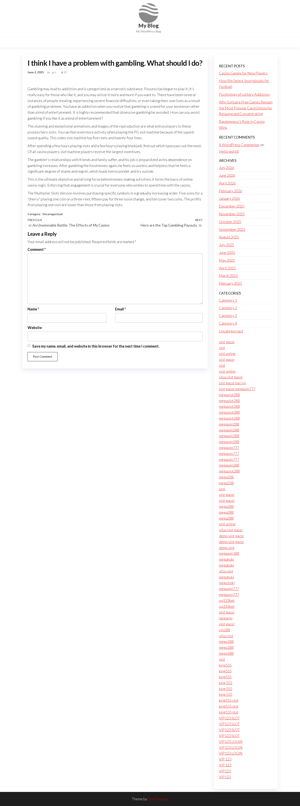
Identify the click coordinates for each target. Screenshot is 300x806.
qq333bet (227, 600)
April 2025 (227, 268)
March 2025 (228, 275)
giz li (54, 72)
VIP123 (225, 771)
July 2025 (226, 244)
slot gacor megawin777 (237, 389)
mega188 (226, 641)
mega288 (226, 506)
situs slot (226, 571)
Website (35, 327)
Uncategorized (52, 214)
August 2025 (229, 237)
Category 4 (228, 323)
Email (120, 309)
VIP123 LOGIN (230, 741)
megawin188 (229, 553)
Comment (37, 249)
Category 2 (228, 308)
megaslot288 (229, 394)
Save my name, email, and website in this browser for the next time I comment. (95, 346)
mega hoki (227, 582)
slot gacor (227, 342)
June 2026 (227, 175)
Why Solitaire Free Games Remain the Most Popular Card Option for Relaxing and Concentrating (245, 108)
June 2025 (227, 252)
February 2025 (230, 283)
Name (33, 309)
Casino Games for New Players (243, 73)
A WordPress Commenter (239, 144)
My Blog (148, 25)
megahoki (226, 559)
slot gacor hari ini (232, 383)
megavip (225, 618)
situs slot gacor (231, 377)
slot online (227, 353)
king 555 (225, 682)
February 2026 (230, 191)
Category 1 (228, 300)
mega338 (226, 477)
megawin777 (229, 447)
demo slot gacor (231, 536)
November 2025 (232, 214)
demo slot (226, 547)
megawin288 (229, 424)
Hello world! (229, 151)
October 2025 (230, 221)
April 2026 (227, 183)
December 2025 (231, 206)
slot (222, 347)
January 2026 (229, 198)
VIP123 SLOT (229, 718)
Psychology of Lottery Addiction (244, 94)
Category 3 (228, 315)
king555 (225, 665)
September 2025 (232, 229)
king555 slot (228, 700)
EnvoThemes (158, 799)
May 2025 (227, 260)
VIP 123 (225, 759)
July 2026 (226, 167)
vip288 (224, 630)
